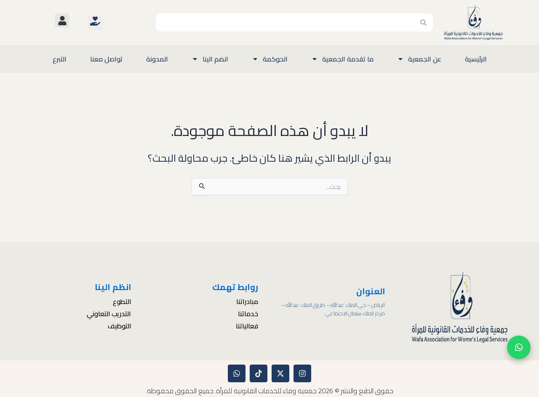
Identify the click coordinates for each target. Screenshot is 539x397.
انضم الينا (215, 59)
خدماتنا (248, 314)
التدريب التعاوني (109, 314)
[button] (62, 20)
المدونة (157, 59)
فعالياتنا (247, 326)
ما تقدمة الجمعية (348, 59)
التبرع (60, 59)
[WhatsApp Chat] (519, 347)
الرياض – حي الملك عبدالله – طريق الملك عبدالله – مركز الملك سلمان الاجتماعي (333, 309)
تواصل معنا (106, 59)
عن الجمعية (424, 59)
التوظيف (119, 326)
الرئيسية (476, 59)
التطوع (122, 301)
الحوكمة (275, 59)
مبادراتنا (247, 301)
